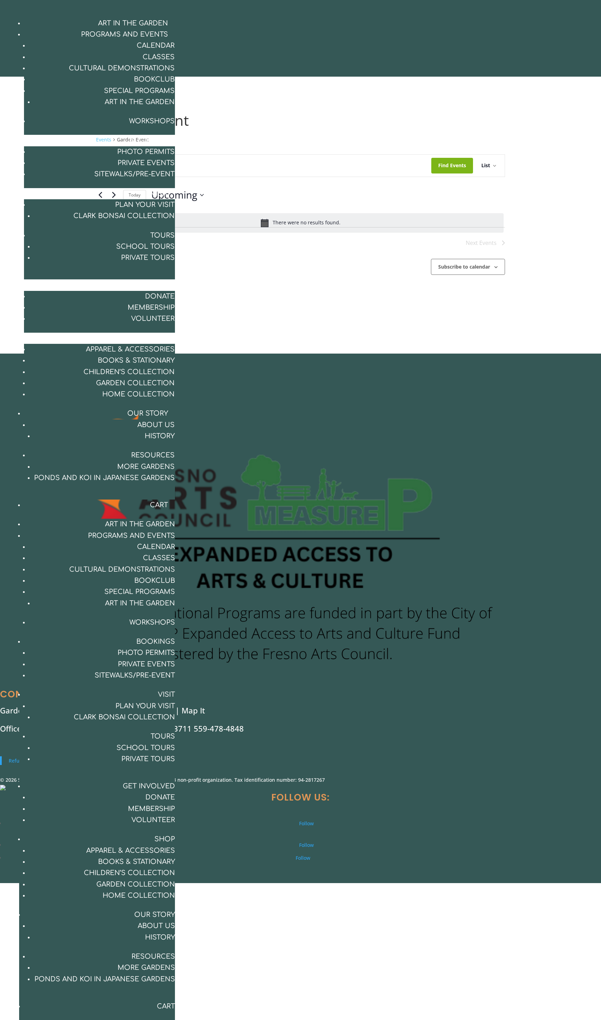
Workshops (152, 121)
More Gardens (146, 466)
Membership (151, 307)
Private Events (146, 163)
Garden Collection (135, 383)
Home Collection (138, 394)
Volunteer (153, 318)
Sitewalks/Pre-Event (134, 174)
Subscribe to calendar (464, 266)
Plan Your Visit (145, 204)
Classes (159, 57)
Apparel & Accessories (130, 349)
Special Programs (139, 90)
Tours (162, 235)
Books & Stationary (136, 360)
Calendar (156, 45)
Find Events (452, 165)
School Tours (145, 246)
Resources (153, 455)
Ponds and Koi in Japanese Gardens (104, 477)
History (160, 436)
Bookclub (154, 79)
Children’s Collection (129, 372)
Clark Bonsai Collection (124, 215)
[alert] (300, 223)
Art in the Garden (133, 23)
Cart (159, 505)
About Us (156, 424)
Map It (193, 710)
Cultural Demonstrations (122, 68)
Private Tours (148, 257)
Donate (160, 296)
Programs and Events (124, 34)
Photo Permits (146, 151)
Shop (157, 338)
